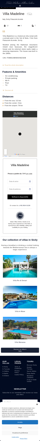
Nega (20, 427)
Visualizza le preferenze (20, 433)
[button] (37, 404)
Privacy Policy (23, 438)
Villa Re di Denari (20, 280)
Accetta (20, 422)
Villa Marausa (20, 342)
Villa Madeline (20, 165)
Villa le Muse (20, 311)
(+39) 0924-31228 (24, 205)
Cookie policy (15, 437)
